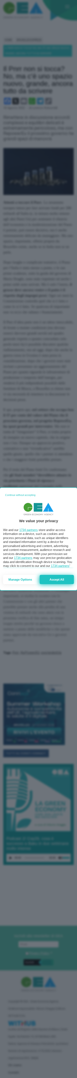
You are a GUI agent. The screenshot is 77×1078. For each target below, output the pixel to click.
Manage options (20, 579)
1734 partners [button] (28, 530)
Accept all (56, 579)
